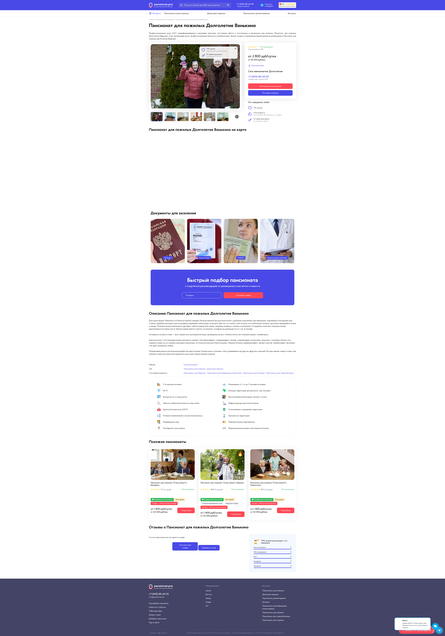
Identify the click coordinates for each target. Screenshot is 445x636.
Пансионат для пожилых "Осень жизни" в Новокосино (268, 484)
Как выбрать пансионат (159, 603)
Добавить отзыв (209, 548)
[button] (154, 76)
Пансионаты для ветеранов (256, 13)
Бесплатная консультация (270, 86)
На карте (156, 13)
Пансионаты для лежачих (273, 612)
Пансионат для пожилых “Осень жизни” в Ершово (222, 483)
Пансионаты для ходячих (273, 620)
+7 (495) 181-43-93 (245, 4)
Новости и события (157, 607)
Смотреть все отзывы (185, 546)
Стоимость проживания (416, 630)
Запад (208, 598)
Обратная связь (155, 611)
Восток (209, 594)
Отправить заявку (243, 295)
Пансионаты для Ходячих (254, 373)
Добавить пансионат (158, 618)
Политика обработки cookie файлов (270, 633)
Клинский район (190, 364)
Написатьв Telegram (269, 5)
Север (208, 602)
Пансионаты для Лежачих (195, 373)
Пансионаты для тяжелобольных (280, 373)
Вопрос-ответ (155, 615)
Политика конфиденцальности (243, 633)
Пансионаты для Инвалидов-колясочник (224, 373)
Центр (208, 590)
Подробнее (186, 510)
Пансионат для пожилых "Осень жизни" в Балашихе (169, 484)
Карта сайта (154, 622)
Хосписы (292, 13)
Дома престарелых (216, 13)
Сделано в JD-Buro (158, 633)
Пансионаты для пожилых (176, 13)
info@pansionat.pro (157, 597)
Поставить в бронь (270, 93)
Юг (207, 606)
